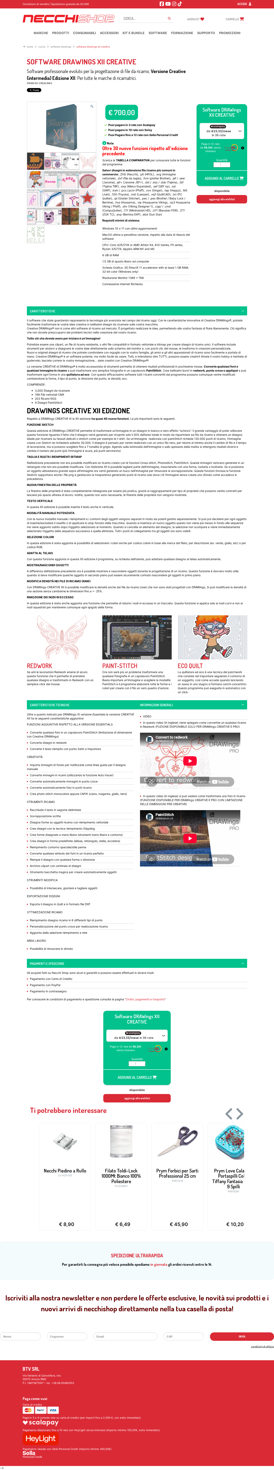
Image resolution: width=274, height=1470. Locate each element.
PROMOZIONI (229, 33)
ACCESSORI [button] (109, 33)
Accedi (242, 4)
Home (30, 46)
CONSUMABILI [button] (84, 33)
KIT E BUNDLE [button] (134, 33)
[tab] (137, 311)
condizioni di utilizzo (262, 1346)
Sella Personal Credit (163, 135)
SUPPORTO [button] (206, 33)
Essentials (98, 714)
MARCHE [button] (41, 33)
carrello (233, 19)
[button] (91, 107)
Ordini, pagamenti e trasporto (145, 999)
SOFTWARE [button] (158, 33)
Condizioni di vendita (36, 4)
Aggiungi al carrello (222, 178)
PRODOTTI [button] (60, 33)
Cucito (41, 46)
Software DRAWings (61, 46)
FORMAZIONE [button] (182, 33)
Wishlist (193, 19)
